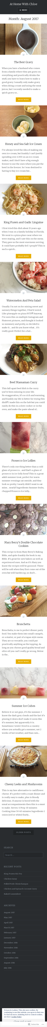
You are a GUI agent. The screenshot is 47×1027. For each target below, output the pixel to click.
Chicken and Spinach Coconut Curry (20, 889)
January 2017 (9, 938)
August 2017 (9, 912)
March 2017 (9, 927)
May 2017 (8, 917)
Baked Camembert (12, 894)
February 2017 (10, 932)
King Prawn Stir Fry (13, 874)
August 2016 (9, 963)
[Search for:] (23, 855)
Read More (23, 100)
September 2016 (11, 958)
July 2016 (8, 968)
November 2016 (11, 948)
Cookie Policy (16, 1017)
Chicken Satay (10, 879)
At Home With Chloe (23, 4)
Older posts (23, 832)
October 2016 (10, 953)
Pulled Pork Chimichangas (16, 884)
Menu (24, 10)
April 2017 (8, 922)
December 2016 (11, 943)
